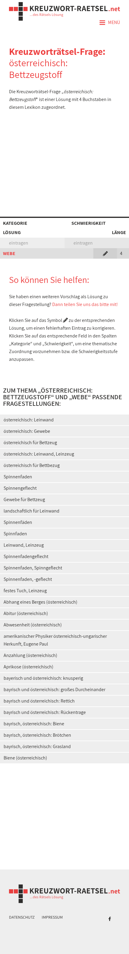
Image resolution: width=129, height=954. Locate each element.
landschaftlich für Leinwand (31, 511)
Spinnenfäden (18, 522)
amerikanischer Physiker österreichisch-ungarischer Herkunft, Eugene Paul (55, 640)
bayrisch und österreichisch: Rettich (39, 701)
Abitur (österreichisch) (26, 613)
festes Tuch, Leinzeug (25, 590)
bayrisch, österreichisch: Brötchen (37, 735)
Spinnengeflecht (20, 488)
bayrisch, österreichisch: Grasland (37, 746)
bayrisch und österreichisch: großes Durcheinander (54, 689)
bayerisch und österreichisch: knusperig (43, 678)
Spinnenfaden (18, 477)
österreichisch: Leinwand (29, 420)
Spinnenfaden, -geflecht (28, 579)
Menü (109, 23)
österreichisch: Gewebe (27, 431)
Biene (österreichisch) (25, 758)
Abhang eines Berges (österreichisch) (40, 602)
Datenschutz (22, 917)
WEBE (9, 253)
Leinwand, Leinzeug (24, 545)
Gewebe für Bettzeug (24, 499)
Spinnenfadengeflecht (26, 556)
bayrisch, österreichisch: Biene (34, 724)
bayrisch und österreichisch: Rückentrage (45, 712)
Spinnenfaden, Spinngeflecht (33, 568)
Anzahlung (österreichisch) (30, 655)
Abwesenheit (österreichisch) (33, 625)
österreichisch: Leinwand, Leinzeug (39, 454)
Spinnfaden (15, 533)
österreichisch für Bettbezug (32, 465)
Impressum (52, 917)
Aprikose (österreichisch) (28, 667)
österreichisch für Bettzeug (30, 442)
